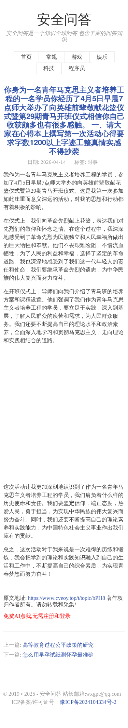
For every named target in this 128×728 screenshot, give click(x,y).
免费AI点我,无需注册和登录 (37, 616)
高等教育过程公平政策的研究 (58, 645)
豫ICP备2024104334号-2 (88, 702)
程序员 (77, 68)
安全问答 (64, 19)
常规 (51, 57)
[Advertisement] (64, 414)
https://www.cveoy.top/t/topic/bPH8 (66, 598)
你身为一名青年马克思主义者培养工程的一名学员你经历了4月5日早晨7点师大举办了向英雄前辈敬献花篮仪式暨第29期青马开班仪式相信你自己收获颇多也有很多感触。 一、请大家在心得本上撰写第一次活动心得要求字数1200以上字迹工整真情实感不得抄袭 (64, 120)
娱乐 (102, 57)
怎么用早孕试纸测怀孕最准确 (58, 655)
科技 (48, 68)
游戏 (76, 57)
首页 (26, 57)
